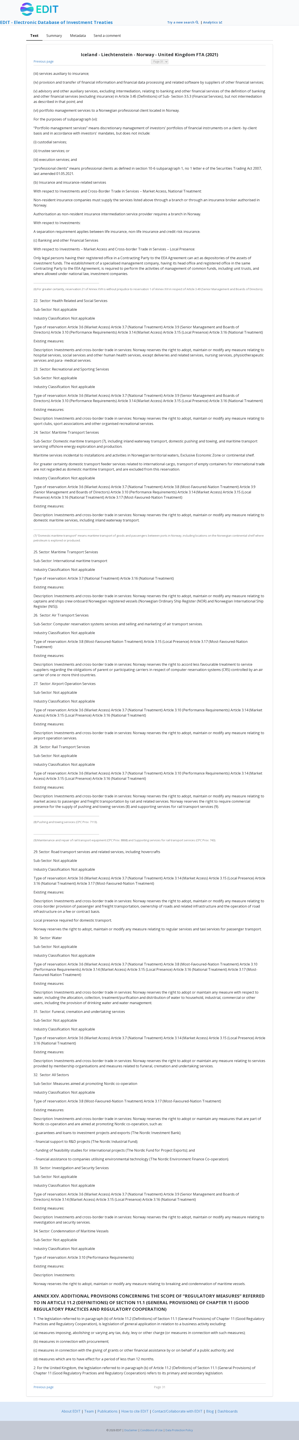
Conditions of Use (151, 1430)
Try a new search (181, 22)
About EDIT (71, 1411)
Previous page (43, 61)
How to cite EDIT (135, 1411)
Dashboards (228, 1411)
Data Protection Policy (179, 1430)
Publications (107, 1411)
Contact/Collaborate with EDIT (177, 1411)
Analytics (211, 22)
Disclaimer (130, 1430)
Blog (210, 1411)
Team (89, 1411)
